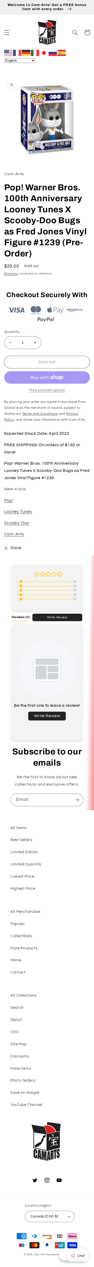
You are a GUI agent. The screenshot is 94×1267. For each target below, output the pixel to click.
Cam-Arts (14, 534)
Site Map (18, 1044)
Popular (17, 924)
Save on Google (24, 1093)
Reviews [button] (21, 617)
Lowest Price (22, 876)
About (16, 1020)
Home (15, 960)
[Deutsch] (26, 53)
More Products (23, 948)
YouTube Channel (26, 1105)
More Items (20, 1068)
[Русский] (53, 53)
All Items (18, 828)
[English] (8, 53)
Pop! (9, 500)
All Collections (23, 995)
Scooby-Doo (16, 523)
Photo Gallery (22, 1080)
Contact (17, 972)
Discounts (19, 1056)
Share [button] (15, 548)
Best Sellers (21, 840)
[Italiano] (35, 53)
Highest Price (22, 889)
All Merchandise (25, 912)
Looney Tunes (18, 511)
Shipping (10, 273)
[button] (7, 32)
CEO (14, 1032)
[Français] (17, 53)
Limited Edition (24, 852)
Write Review (57, 617)
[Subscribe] (77, 800)
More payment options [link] (47, 390)
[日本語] (44, 53)
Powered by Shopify (58, 1255)
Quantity (11, 332)
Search (17, 1008)
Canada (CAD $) (44, 1216)
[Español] (61, 53)
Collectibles (21, 936)
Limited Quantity (25, 864)
